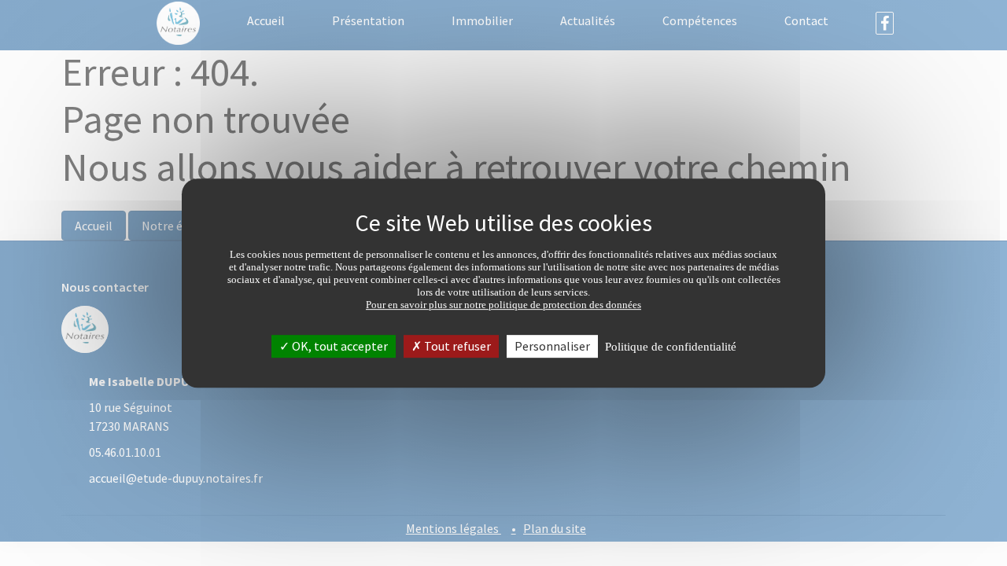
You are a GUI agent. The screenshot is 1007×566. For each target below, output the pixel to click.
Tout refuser (456, 346)
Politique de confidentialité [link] (670, 346)
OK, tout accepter (339, 346)
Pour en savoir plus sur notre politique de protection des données (503, 305)
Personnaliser (552, 346)
